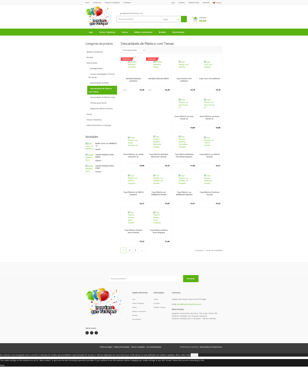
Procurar (191, 278)
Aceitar (194, 355)
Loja (173, 2)
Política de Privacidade (121, 347)
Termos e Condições (112, 2)
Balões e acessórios (139, 311)
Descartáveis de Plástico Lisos (102, 97)
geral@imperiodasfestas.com (189, 304)
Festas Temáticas (107, 32)
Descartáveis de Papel (99, 83)
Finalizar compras (160, 307)
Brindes (162, 32)
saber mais (185, 355)
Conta (156, 299)
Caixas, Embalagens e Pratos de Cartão (101, 75)
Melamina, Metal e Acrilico (101, 108)
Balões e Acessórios (143, 32)
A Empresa (97, 2)
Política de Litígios (106, 347)
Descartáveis (178, 32)
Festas (125, 32)
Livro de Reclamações (153, 347)
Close (2, 365)
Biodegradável (96, 68)
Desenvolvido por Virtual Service (211, 347)
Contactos (127, 2)
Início (87, 2)
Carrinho (181, 2)
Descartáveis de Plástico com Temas (100, 90)
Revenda (206, 2)
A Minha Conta (193, 2)
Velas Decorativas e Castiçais (99, 125)
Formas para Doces (98, 103)
